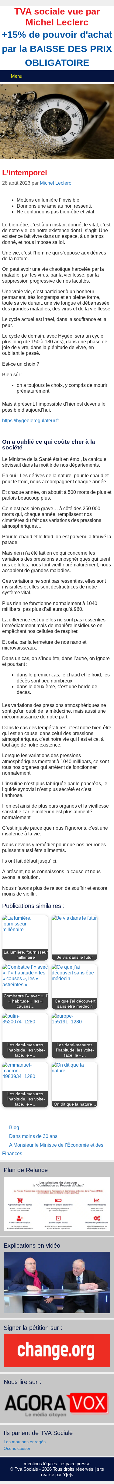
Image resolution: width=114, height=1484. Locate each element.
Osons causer (17, 1448)
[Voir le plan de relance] (57, 1229)
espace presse (75, 1463)
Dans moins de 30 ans (33, 1136)
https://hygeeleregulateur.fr (30, 420)
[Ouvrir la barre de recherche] (108, 76)
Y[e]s (68, 1474)
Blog (14, 1127)
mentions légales (40, 1463)
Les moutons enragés (25, 1441)
